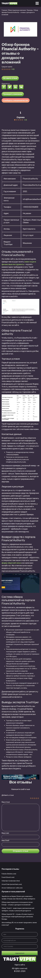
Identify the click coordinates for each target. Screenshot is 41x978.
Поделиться (6, 83)
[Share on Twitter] (10, 87)
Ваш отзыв (6, 802)
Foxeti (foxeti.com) (8, 877)
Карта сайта (20, 964)
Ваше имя (5, 833)
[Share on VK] (21, 87)
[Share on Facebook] (4, 87)
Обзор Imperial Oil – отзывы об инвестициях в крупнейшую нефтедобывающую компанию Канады (17, 916)
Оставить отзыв (10, 78)
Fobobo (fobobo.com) (9, 874)
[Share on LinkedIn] (16, 87)
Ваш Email (5, 840)
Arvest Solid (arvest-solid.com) (12, 888)
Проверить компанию (12, 94)
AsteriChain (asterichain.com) (12, 884)
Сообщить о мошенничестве (15, 100)
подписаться (19, 953)
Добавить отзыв (8, 795)
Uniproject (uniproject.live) (11, 881)
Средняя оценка (7, 67)
